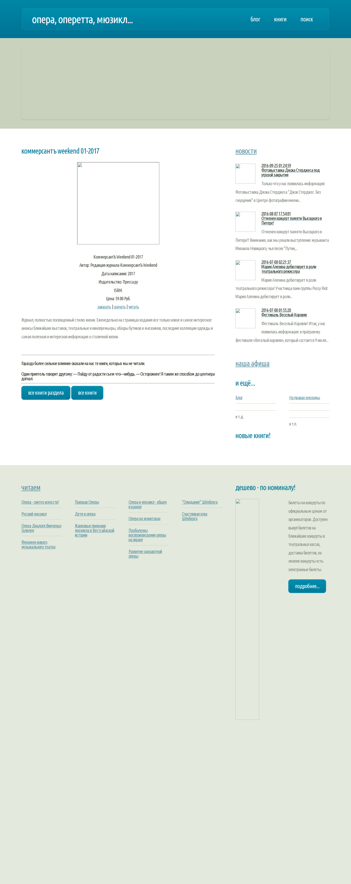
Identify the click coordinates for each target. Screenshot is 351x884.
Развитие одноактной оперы (145, 554)
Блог (239, 397)
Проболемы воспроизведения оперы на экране (147, 535)
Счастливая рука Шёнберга (194, 516)
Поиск (306, 19)
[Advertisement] (175, 83)
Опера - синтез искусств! (40, 502)
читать (133, 306)
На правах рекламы (304, 397)
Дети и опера (85, 513)
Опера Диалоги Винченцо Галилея (41, 528)
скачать (120, 306)
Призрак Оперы (87, 502)
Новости (246, 151)
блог (255, 19)
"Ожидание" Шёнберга (199, 502)
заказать (104, 306)
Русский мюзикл (34, 513)
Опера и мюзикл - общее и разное (147, 504)
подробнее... (307, 586)
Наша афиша (252, 363)
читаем (30, 487)
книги (280, 19)
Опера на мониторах (144, 518)
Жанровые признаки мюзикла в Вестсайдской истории (94, 530)
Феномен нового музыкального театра (38, 544)
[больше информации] (118, 242)
